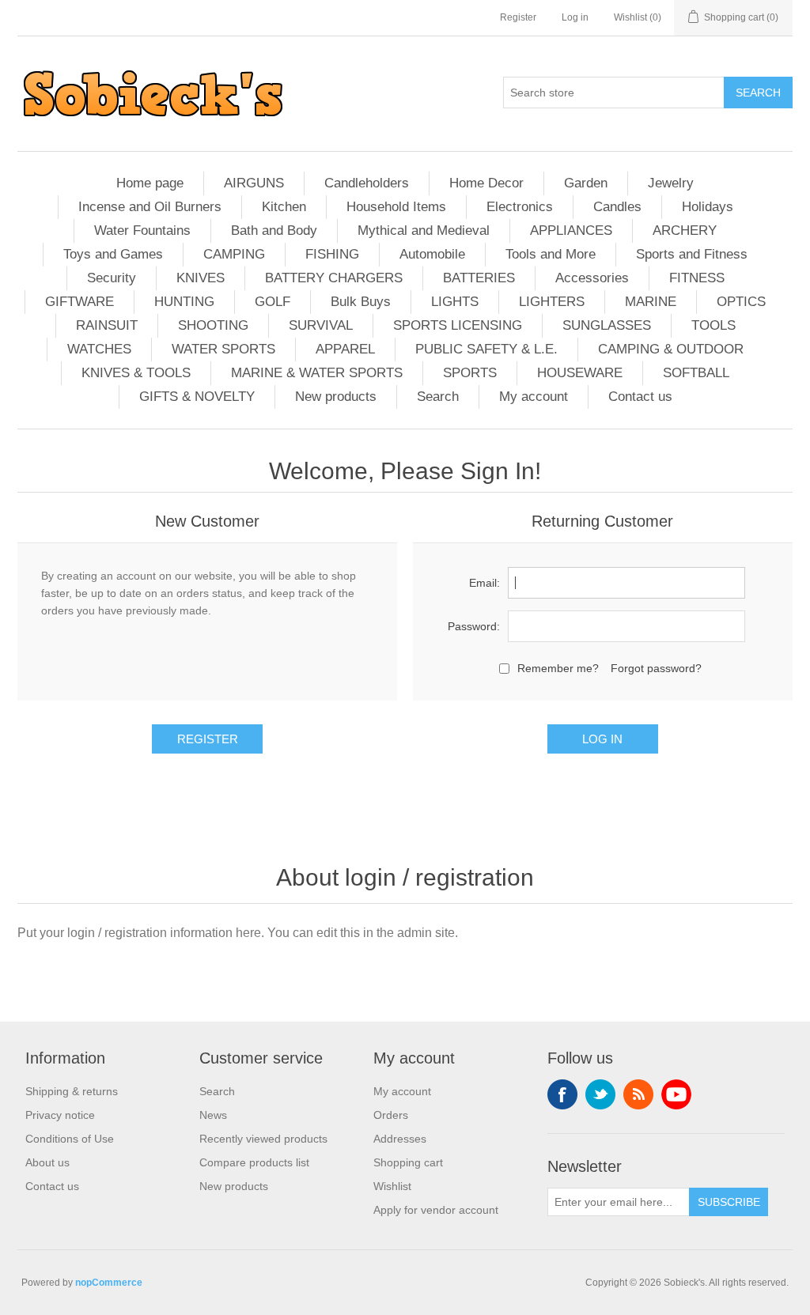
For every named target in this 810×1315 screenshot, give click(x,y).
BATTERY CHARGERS (334, 277)
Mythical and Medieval (424, 230)
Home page (150, 183)
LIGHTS (455, 301)
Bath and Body (274, 230)
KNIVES (200, 277)
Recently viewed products (263, 1138)
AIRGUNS (254, 183)
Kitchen (284, 206)
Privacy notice (60, 1115)
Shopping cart (408, 1162)
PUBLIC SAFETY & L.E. (486, 349)
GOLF (272, 301)
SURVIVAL (321, 325)
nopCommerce (108, 1282)
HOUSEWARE (580, 372)
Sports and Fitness (692, 254)
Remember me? (558, 668)
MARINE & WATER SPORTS (317, 372)
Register (518, 17)
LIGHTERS (552, 301)
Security (111, 277)
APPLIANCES (571, 230)
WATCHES (99, 349)
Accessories (592, 277)
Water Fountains (142, 230)
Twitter (600, 1094)
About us (47, 1162)
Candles (617, 206)
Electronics (519, 206)
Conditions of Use (69, 1138)
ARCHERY (685, 230)
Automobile (432, 254)
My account (533, 396)
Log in (575, 17)
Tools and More (550, 254)
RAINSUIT (107, 325)
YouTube (676, 1094)
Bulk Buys (361, 301)
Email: (484, 582)
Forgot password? (656, 668)
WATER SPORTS (223, 349)
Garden (586, 183)
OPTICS (741, 301)
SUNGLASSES (606, 325)
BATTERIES (479, 277)
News (213, 1115)
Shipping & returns (71, 1091)
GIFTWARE (79, 301)
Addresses (399, 1138)
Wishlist (392, 1186)
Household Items (396, 206)
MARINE (650, 301)
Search (438, 396)
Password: (474, 626)
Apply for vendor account (435, 1210)
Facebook (562, 1094)
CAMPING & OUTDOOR (671, 349)
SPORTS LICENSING (457, 325)
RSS (638, 1094)
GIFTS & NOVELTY (197, 396)
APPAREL (345, 349)
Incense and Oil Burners (149, 206)
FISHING (332, 254)
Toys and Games (113, 254)
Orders (390, 1115)
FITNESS (697, 277)
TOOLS (713, 325)
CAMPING (234, 254)
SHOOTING (213, 325)
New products (336, 396)
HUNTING (184, 301)
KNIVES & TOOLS (136, 372)
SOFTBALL (696, 372)
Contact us (640, 396)
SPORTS (470, 372)
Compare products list (254, 1162)
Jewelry (671, 183)
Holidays (707, 206)
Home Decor (486, 183)
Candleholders (366, 183)
